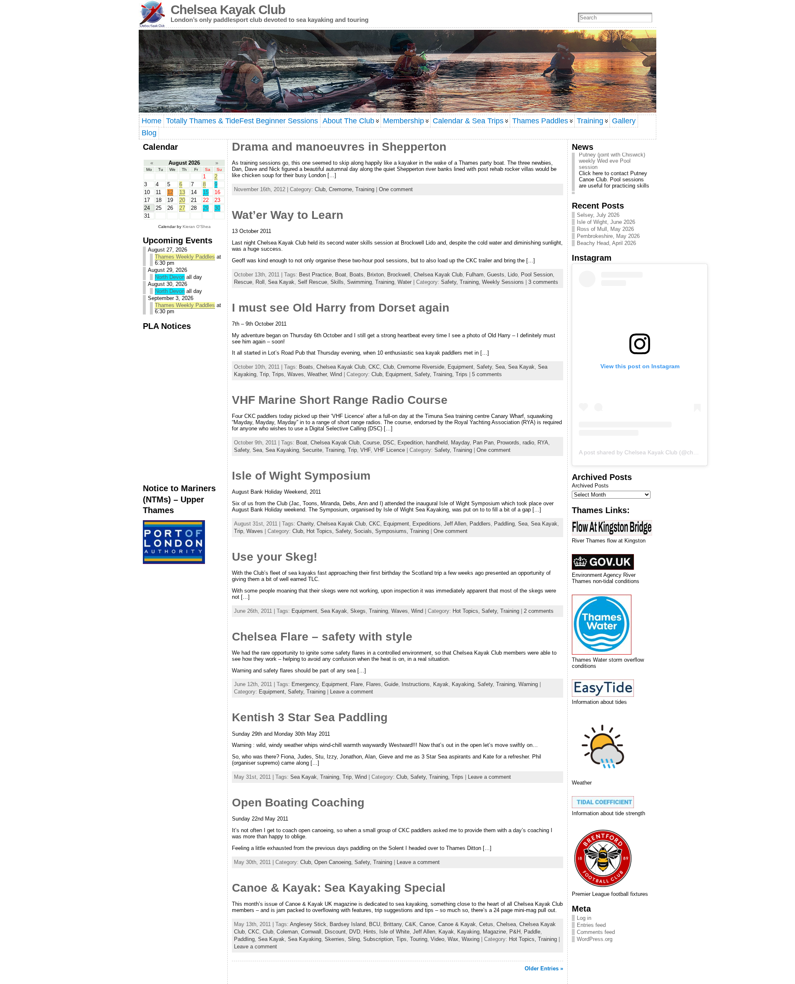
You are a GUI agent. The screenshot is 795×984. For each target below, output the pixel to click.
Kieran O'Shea (197, 226)
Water (405, 282)
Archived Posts (590, 485)
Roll (260, 282)
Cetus (486, 924)
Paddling (504, 524)
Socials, (364, 531)
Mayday (460, 442)
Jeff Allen (455, 524)
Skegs (358, 611)
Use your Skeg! (274, 556)
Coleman (287, 932)
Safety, (450, 282)
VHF (365, 450)
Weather (317, 374)
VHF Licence (389, 450)
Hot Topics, (320, 531)
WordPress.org (594, 939)
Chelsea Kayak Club (228, 9)
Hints (370, 932)
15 (206, 192)
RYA (542, 442)
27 (182, 208)
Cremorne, (342, 189)
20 (182, 200)
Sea (500, 367)
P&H (514, 932)
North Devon (170, 277)
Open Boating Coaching (298, 802)
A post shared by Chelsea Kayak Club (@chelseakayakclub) (657, 452)
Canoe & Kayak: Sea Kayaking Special (339, 887)
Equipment (460, 367)
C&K (410, 924)
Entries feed (591, 925)
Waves (295, 374)
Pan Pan (483, 442)
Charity (305, 524)
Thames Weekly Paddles (185, 257)
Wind (336, 374)
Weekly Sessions (503, 282)
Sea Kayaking (282, 450)
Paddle (532, 932)
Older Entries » (544, 968)
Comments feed (596, 932)
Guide (391, 684)
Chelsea (506, 924)
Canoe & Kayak (457, 924)
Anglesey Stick (308, 924)
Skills (337, 282)
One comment (396, 189)
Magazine (494, 932)
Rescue (243, 282)
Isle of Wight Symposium (301, 475)
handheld (437, 442)
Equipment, (399, 374)
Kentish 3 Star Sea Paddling (310, 717)
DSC (388, 442)
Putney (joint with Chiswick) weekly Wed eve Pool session (612, 153)
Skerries (334, 939)
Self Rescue (312, 282)
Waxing (470, 939)
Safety (484, 367)
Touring (418, 939)
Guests (495, 274)
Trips (278, 374)
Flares (373, 684)
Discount (335, 932)
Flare (357, 684)
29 (206, 208)
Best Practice (315, 274)
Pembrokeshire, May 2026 (608, 236)
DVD (354, 932)
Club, (322, 189)
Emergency (305, 684)
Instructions (416, 684)
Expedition (410, 442)
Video (437, 939)
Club (388, 367)
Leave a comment (351, 692)
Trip (264, 374)
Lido (513, 274)
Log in (584, 918)
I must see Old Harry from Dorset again (340, 307)
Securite (312, 450)
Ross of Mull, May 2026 (605, 229)
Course (371, 442)
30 (217, 208)
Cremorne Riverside (420, 367)
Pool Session (537, 274)
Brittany (392, 924)
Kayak (440, 684)
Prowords (508, 442)
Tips (401, 939)
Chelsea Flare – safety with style (322, 636)
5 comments (487, 374)
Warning (528, 684)
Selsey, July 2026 (598, 215)
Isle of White (394, 932)
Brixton (375, 274)
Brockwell (398, 274)
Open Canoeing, (334, 862)
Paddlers (480, 524)
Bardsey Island (348, 924)
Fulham (475, 274)
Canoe (427, 924)
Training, (471, 282)
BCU (374, 924)
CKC (374, 367)
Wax (453, 939)
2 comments (539, 611)
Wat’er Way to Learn (287, 215)
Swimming (359, 282)
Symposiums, (392, 531)
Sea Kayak (281, 282)
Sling (354, 939)
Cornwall (311, 932)
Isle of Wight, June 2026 (606, 222)
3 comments (543, 282)
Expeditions (426, 524)
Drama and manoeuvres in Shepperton (339, 146)
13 (182, 192)
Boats (356, 274)
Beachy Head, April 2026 (606, 243)
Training (364, 189)
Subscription (378, 939)
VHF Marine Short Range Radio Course (340, 400)
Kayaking (463, 684)
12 (170, 192)
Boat (340, 274)
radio (528, 442)
